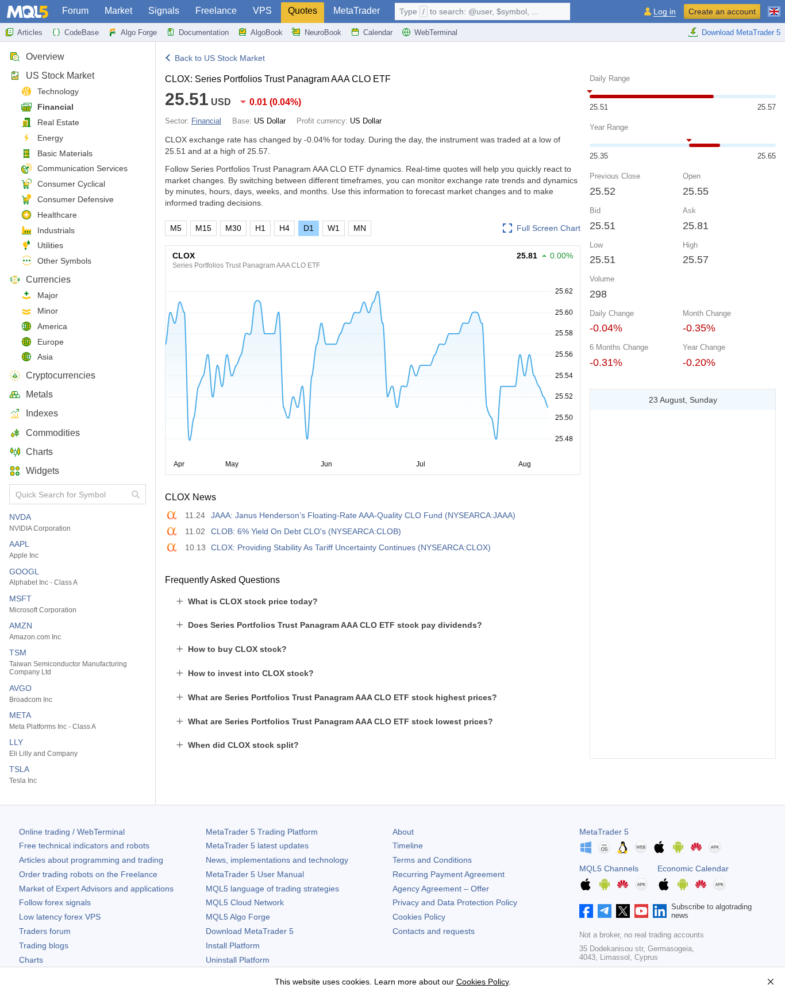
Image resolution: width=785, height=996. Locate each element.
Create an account (722, 11)
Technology (58, 91)
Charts (39, 452)
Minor (47, 310)
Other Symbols (64, 260)
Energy (50, 137)
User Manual (255, 874)
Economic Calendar (693, 868)
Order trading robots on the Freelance (88, 874)
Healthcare (57, 214)
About (403, 831)
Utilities (50, 245)
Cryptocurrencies (60, 375)
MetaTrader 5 (604, 831)
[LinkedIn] (660, 911)
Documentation (204, 32)
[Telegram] (604, 911)
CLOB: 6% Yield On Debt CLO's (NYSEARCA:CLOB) (306, 531)
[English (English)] (774, 7)
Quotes (302, 11)
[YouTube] (641, 911)
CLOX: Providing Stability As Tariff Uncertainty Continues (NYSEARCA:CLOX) (351, 547)
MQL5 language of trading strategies (272, 888)
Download (250, 931)
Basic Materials (65, 153)
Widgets (42, 471)
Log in (664, 11)
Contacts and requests (433, 931)
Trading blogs (43, 945)
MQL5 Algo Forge (238, 916)
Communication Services (82, 168)
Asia (45, 356)
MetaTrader (356, 11)
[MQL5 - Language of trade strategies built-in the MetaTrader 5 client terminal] (27, 11)
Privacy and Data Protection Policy (454, 902)
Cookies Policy (418, 916)
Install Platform (233, 945)
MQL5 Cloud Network (245, 902)
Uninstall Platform (238, 959)
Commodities (53, 433)
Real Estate (58, 122)
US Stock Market (60, 75)
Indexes (42, 413)
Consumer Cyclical (71, 183)
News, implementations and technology (277, 859)
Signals (163, 11)
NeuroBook (323, 32)
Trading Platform (262, 831)
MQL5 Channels (608, 868)
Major (47, 295)
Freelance (216, 11)
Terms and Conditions (432, 859)
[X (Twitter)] (623, 911)
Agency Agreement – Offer (440, 888)
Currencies (48, 279)
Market (118, 11)
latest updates (257, 845)
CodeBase (81, 32)
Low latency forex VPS (60, 916)
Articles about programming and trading (91, 859)
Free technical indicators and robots (84, 845)
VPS (262, 11)
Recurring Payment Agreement (448, 874)
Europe (50, 341)
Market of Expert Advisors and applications (96, 888)
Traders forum (45, 931)
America (52, 326)
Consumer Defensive (75, 199)
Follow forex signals (55, 902)
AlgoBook (267, 32)
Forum (75, 11)
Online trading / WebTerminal (72, 831)
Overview (45, 56)
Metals (39, 394)
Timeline (407, 845)
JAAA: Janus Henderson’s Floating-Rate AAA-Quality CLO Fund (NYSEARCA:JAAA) (363, 515)
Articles (30, 32)
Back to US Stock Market (220, 58)
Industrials (56, 230)
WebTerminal (435, 32)
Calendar (377, 32)
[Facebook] (586, 911)
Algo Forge (139, 32)
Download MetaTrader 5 (741, 32)
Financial (55, 106)
